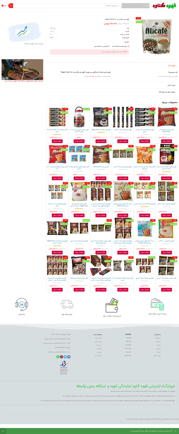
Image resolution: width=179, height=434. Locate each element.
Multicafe (128, 356)
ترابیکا (159, 345)
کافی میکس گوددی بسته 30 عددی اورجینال (144, 168)
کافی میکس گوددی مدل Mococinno (166, 131)
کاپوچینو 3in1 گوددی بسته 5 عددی (144, 204)
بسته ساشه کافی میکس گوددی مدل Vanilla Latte (122, 205)
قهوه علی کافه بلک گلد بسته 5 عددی (144, 131)
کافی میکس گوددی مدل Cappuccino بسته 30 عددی (79, 205)
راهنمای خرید (98, 335)
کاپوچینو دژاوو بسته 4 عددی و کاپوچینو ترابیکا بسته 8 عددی (57, 279)
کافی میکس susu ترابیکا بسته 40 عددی (123, 279)
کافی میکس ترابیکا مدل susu (79, 278)
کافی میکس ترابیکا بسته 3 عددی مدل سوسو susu (101, 242)
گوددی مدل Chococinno (101, 167)
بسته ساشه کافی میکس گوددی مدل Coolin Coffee (144, 242)
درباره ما (99, 345)
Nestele (128, 352)
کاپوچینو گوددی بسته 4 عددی (166, 204)
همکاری (99, 349)
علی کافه (158, 338)
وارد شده (91, 76)
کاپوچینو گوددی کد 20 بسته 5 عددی (57, 205)
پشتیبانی (21, 314)
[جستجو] (10, 5)
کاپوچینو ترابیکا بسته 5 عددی (145, 278)
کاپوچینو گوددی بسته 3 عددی (123, 167)
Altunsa (128, 342)
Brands (128, 335)
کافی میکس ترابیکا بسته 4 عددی (166, 278)
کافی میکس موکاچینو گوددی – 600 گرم (57, 168)
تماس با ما (98, 356)
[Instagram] (61, 356)
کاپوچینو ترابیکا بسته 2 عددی (79, 241)
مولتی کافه (157, 356)
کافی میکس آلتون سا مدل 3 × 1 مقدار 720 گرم (79, 131)
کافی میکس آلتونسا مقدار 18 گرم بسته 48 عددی (166, 168)
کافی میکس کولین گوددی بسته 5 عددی (79, 168)
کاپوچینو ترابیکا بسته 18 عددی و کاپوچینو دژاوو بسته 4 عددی (101, 205)
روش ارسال (98, 342)
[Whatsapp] (57, 356)
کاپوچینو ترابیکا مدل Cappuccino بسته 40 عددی (57, 242)
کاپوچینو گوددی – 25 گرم (166, 241)
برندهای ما (157, 335)
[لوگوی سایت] (164, 6)
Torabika (128, 345)
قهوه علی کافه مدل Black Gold (101, 130)
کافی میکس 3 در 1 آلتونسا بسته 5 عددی (57, 131)
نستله (159, 352)
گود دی (158, 349)
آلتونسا (158, 342)
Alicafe (129, 338)
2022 (51, 38)
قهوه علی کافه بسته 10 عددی (122, 130)
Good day (128, 349)
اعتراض (99, 352)
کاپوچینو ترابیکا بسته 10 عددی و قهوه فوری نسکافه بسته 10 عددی (101, 279)
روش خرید (98, 338)
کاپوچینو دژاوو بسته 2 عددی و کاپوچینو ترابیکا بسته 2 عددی (123, 242)
